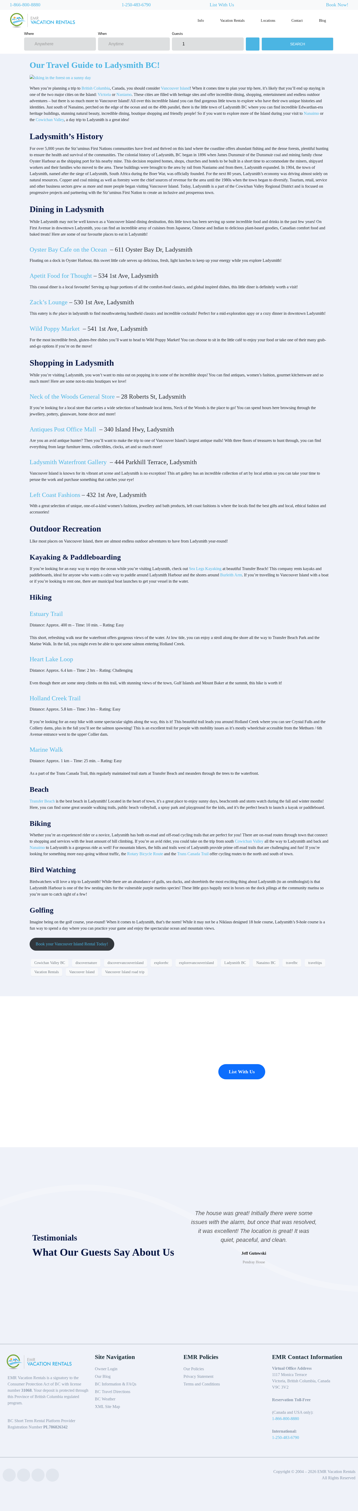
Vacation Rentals (46, 972)
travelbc (292, 963)
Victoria (104, 94)
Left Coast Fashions (55, 494)
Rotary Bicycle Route (145, 854)
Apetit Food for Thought (61, 275)
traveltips (315, 963)
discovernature (86, 963)
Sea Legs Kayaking (205, 568)
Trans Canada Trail (193, 854)
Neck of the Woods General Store (72, 396)
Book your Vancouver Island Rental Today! (72, 944)
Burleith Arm (231, 575)
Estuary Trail (46, 613)
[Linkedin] (23, 1475)
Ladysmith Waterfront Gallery (69, 462)
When (102, 34)
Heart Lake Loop (51, 659)
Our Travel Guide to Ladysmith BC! (95, 65)
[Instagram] (52, 1475)
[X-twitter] (38, 1475)
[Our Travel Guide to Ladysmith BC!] (60, 77)
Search (297, 44)
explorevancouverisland (196, 963)
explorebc (161, 963)
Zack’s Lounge (49, 302)
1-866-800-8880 (25, 4)
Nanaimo (311, 113)
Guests (177, 34)
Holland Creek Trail (55, 698)
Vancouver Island (175, 88)
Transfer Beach (42, 801)
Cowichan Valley (50, 119)
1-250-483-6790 (136, 4)
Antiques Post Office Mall (64, 429)
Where (29, 34)
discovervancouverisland (125, 963)
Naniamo (124, 94)
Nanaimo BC (265, 963)
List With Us (222, 4)
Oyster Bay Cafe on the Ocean (69, 249)
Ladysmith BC (235, 963)
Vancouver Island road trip (124, 972)
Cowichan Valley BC (49, 963)
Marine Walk (46, 749)
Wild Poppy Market (55, 328)
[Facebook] (9, 1475)
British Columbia (96, 88)
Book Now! (337, 4)
